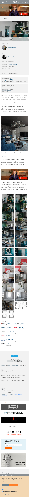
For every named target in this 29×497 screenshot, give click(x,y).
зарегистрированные (6, 90)
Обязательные (7, 488)
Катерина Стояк (12, 56)
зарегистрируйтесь (13, 365)
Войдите (3, 365)
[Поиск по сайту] (27, 2)
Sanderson (9, 339)
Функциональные (8, 489)
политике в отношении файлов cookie (16, 481)
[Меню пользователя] (25, 2)
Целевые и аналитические (10, 491)
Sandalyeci (9, 323)
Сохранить (7, 494)
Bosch (8, 335)
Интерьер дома (13, 64)
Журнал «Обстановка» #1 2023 (17, 71)
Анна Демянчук (12, 47)
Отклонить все (13, 485)
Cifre (7, 343)
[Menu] (3, 2)
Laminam (8, 327)
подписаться (8, 448)
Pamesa (12, 155)
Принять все (5, 485)
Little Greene (3, 156)
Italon (22, 323)
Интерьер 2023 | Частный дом (12, 80)
